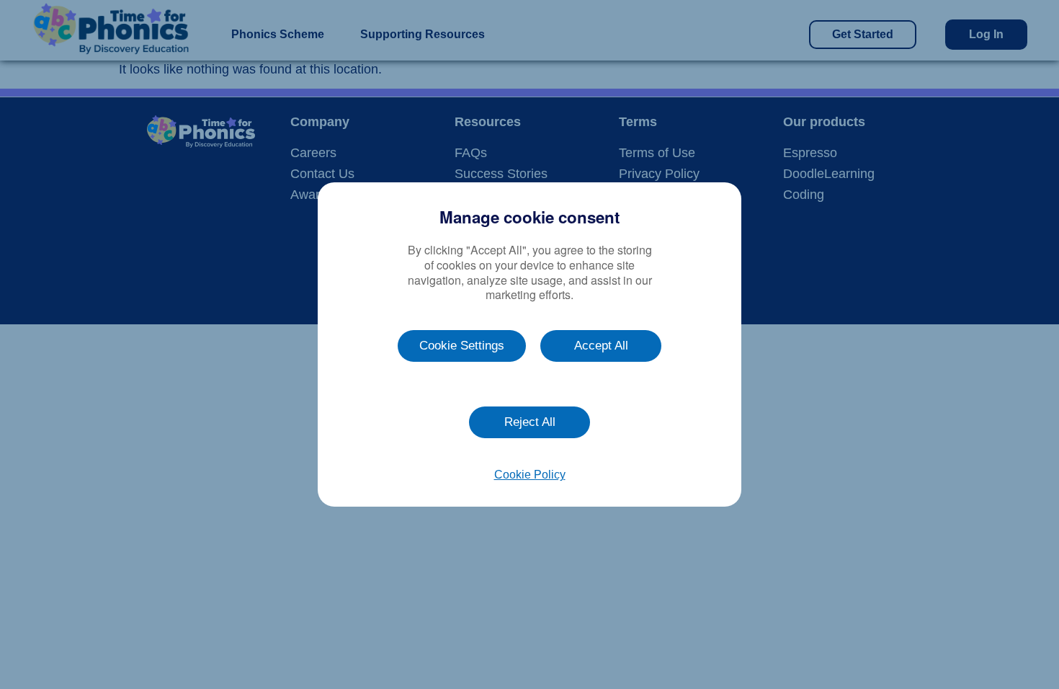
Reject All (529, 422)
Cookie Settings (461, 345)
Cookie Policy (530, 474)
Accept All (601, 345)
